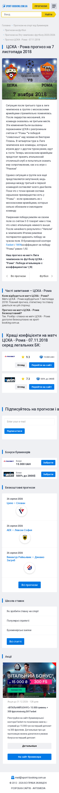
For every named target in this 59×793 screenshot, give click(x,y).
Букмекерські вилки (19, 630)
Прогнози (41, 6)
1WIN (18, 244)
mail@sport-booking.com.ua (30, 777)
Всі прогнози (30, 585)
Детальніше (29, 745)
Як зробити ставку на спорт (23, 611)
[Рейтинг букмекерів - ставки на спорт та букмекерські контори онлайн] (14, 5)
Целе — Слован (16, 503)
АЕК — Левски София (19, 530)
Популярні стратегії (18, 620)
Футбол (44, 276)
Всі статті (15, 641)
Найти (48, 14)
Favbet (10, 244)
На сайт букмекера (29, 756)
